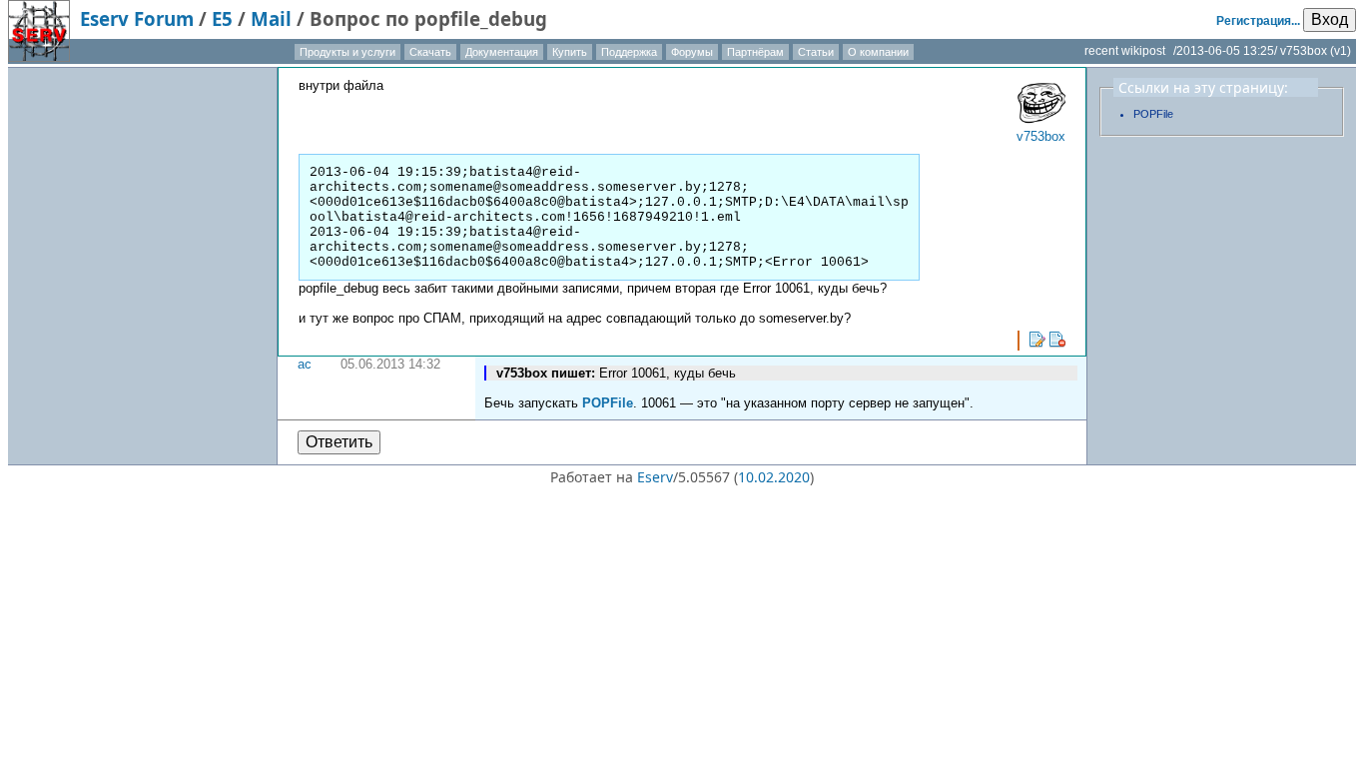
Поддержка (629, 52)
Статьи (816, 52)
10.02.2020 (774, 476)
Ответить (339, 441)
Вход (1329, 19)
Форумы (692, 52)
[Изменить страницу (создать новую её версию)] (1037, 340)
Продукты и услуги (347, 52)
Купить (569, 52)
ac (305, 364)
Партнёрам (755, 52)
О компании (878, 52)
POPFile (607, 402)
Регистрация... (1258, 21)
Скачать (430, 52)
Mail (271, 18)
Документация (501, 52)
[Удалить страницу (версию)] (1057, 340)
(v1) (1340, 51)
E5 (222, 18)
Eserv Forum (137, 18)
